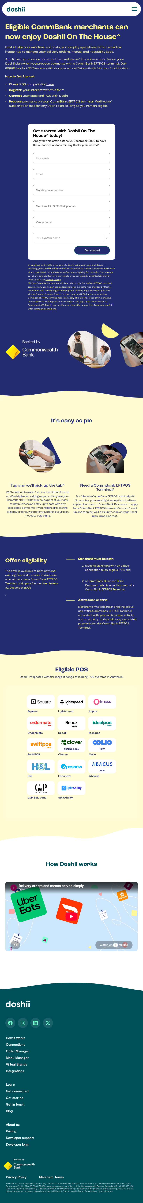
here (125, 68)
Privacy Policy (53, 280)
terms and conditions (45, 309)
